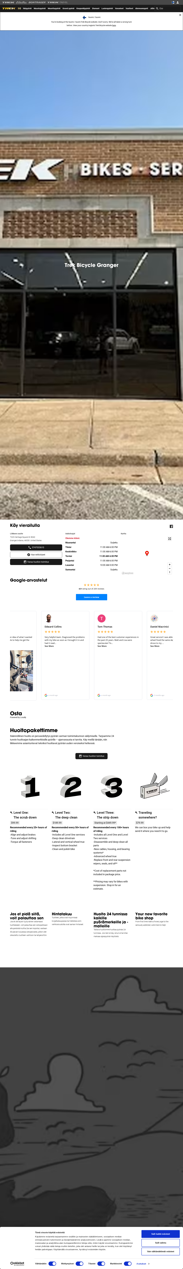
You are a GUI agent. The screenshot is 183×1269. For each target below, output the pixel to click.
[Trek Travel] (57, 2)
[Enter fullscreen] (170, 539)
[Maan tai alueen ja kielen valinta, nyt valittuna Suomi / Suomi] (173, 2)
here (114, 25)
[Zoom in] (170, 564)
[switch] (79, 1264)
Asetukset (141, 1264)
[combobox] (168, 8)
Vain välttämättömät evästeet (160, 1251)
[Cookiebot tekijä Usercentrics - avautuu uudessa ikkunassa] (17, 1264)
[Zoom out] (170, 568)
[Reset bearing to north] (170, 572)
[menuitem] (40, 8)
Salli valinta (160, 1243)
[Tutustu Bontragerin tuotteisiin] (37, 2)
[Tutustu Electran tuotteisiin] (21, 2)
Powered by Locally (18, 717)
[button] (147, 553)
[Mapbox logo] (127, 573)
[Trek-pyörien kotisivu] (8, 2)
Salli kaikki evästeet (160, 1234)
